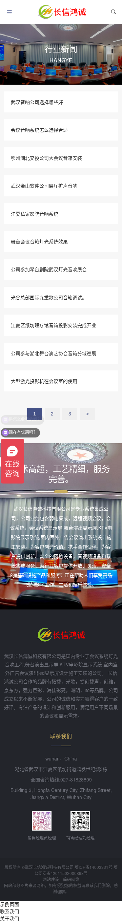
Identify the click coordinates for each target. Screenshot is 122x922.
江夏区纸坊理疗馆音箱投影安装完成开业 (53, 325)
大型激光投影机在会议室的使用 (44, 381)
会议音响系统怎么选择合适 (39, 129)
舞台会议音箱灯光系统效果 (39, 241)
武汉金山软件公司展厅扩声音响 (44, 185)
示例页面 (9, 904)
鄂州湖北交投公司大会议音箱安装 (46, 157)
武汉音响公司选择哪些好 (37, 102)
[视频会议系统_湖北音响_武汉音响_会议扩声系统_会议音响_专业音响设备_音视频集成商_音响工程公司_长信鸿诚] (62, 11)
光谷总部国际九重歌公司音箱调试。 (49, 297)
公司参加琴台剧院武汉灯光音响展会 (49, 269)
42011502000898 (67, 873)
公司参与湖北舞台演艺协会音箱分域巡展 (53, 353)
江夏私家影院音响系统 (34, 213)
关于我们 (9, 918)
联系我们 (9, 911)
